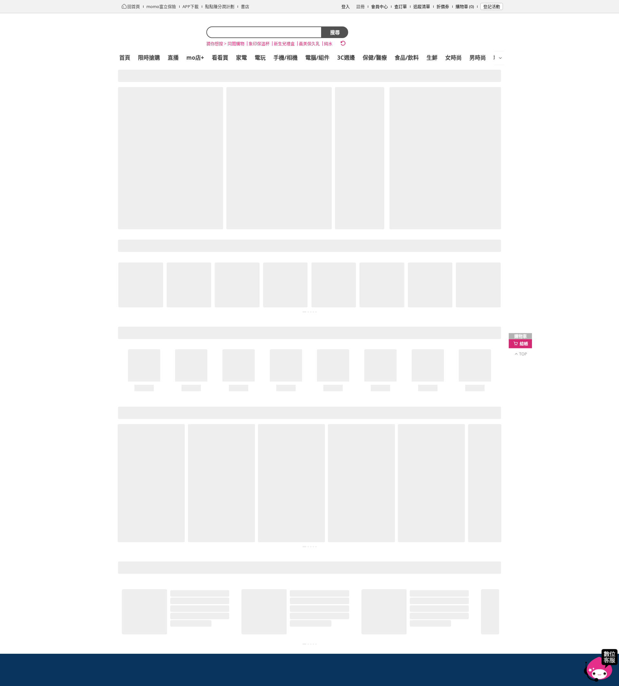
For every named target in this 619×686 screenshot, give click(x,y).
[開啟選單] (500, 58)
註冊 (360, 6)
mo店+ (195, 57)
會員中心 (379, 6)
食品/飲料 (407, 57)
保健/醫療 (375, 57)
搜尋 (335, 32)
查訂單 (400, 6)
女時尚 (453, 57)
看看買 (220, 57)
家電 (241, 57)
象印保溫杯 (259, 43)
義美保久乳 (309, 43)
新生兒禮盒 (284, 43)
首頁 (124, 57)
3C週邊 (346, 57)
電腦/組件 (317, 57)
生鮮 (432, 57)
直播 (173, 57)
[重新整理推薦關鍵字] (343, 43)
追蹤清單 (421, 6)
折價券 (443, 6)
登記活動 (491, 6)
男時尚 (477, 57)
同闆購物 (236, 43)
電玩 (260, 57)
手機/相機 (285, 57)
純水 (328, 43)
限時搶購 (149, 57)
